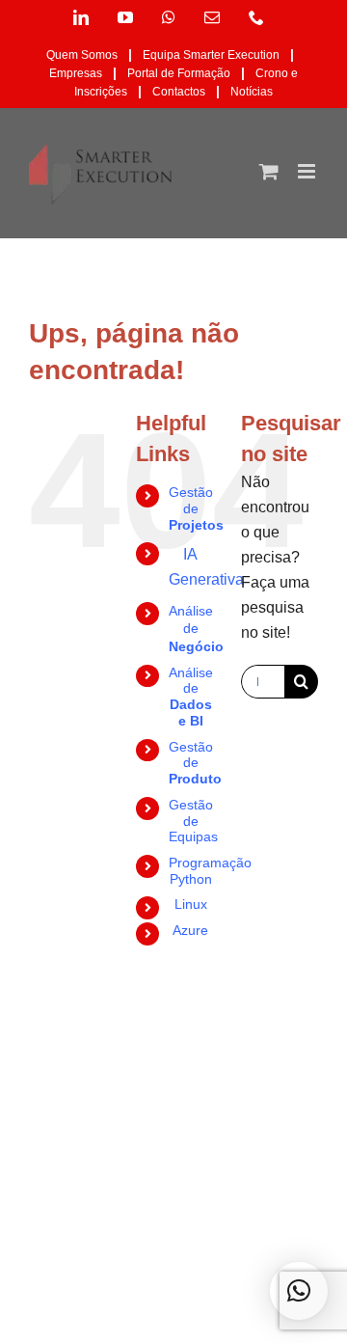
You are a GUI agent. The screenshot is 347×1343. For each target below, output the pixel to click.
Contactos (178, 91)
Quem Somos (82, 55)
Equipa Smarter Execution (211, 55)
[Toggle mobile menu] (308, 171)
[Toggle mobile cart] (269, 171)
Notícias (251, 91)
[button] (299, 1291)
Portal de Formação (178, 73)
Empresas (75, 73)
